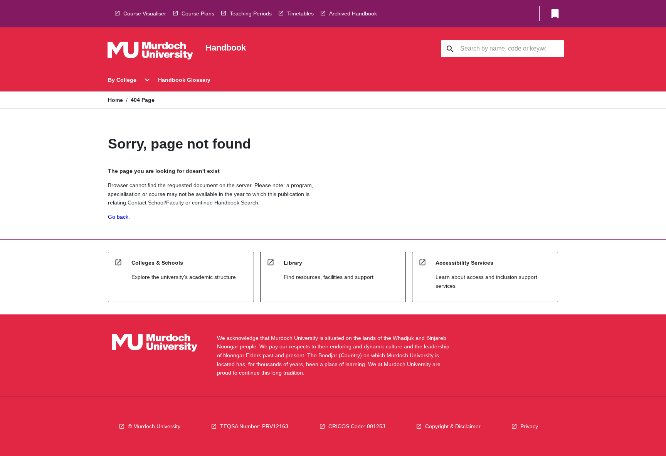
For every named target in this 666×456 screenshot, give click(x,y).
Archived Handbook (353, 13)
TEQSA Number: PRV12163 (254, 426)
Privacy (529, 426)
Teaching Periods (251, 13)
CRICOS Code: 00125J (356, 426)
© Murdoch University (154, 426)
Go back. (119, 217)
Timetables (300, 13)
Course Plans (198, 13)
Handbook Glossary (184, 80)
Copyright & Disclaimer (453, 426)
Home (115, 100)
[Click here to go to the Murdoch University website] (150, 52)
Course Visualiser (144, 13)
